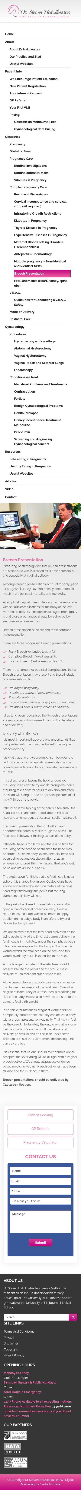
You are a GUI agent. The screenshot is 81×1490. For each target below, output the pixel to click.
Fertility (19, 398)
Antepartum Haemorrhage (33, 254)
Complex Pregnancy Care (28, 187)
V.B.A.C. (15, 293)
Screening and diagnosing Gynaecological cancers (33, 441)
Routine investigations (30, 166)
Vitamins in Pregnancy (30, 180)
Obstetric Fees (20, 151)
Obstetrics (12, 137)
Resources (13, 452)
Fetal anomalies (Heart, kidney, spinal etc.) (41, 283)
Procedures (18, 334)
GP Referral (18, 100)
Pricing (15, 115)
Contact (11, 497)
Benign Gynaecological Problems (38, 406)
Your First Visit (20, 107)
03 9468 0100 (61, 1406)
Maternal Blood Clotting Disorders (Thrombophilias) (38, 244)
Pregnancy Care (21, 158)
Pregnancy (17, 144)
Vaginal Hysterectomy (30, 356)
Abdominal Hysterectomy (32, 348)
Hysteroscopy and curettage (35, 341)
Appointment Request (26, 93)
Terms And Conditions (19, 1331)
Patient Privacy (14, 1355)
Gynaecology (14, 327)
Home (9, 34)
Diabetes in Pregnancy (30, 220)
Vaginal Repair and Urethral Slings (39, 363)
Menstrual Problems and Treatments (40, 384)
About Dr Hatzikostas (25, 49)
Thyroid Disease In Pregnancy (35, 228)
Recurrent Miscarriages (31, 194)
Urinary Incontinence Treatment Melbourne (37, 422)
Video (9, 489)
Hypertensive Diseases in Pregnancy (40, 235)
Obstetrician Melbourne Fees (35, 122)
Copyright (11, 1349)
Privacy (9, 1337)
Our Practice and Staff (25, 56)
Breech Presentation (29, 273)
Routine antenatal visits (31, 173)
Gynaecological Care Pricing (34, 129)
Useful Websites (21, 64)
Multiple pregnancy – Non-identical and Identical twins (40, 264)
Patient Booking (40, 1115)
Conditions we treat (24, 377)
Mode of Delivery (22, 312)
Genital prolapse (26, 413)
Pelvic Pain (22, 432)
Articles (10, 481)
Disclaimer (11, 1343)
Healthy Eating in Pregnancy (30, 466)
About (9, 42)
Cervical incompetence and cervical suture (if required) (40, 204)
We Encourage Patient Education (34, 79)
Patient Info (13, 71)
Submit (40, 1242)
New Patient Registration (28, 86)
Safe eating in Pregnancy (28, 459)
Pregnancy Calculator (40, 1142)
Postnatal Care (20, 319)
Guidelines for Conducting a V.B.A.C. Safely (40, 302)
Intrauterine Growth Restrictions (37, 213)
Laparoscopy (23, 370)
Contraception (24, 391)
